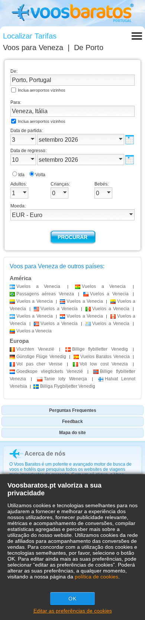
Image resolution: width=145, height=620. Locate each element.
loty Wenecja (65, 378)
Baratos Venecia (105, 356)
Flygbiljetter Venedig (67, 386)
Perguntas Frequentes (72, 410)
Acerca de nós (45, 453)
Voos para (33, 47)
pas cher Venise (39, 364)
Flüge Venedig (41, 356)
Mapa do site (72, 432)
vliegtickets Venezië (49, 371)
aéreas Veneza (45, 293)
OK (72, 598)
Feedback (72, 421)
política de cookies (96, 577)
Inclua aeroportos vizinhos (41, 90)
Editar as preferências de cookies (72, 611)
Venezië (35, 349)
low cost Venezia (104, 364)
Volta (40, 174)
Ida (21, 174)
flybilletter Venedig (100, 349)
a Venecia (38, 286)
